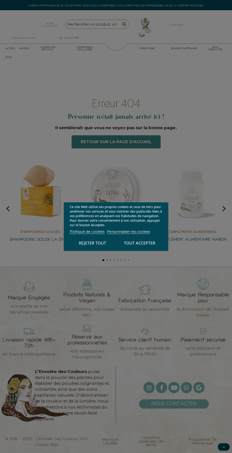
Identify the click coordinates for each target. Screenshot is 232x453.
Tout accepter (139, 243)
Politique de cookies (87, 231)
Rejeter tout (92, 243)
